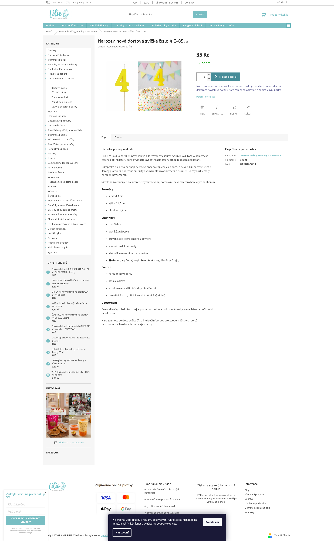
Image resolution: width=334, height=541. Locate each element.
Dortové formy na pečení (61, 78)
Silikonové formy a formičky (62, 214)
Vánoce (52, 186)
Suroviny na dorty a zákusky (62, 64)
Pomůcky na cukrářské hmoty (63, 205)
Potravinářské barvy (58, 55)
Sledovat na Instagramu (71, 442)
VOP (135, 2)
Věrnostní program (254, 494)
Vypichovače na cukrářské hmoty (65, 200)
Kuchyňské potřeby (58, 243)
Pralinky (52, 153)
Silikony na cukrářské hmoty (62, 210)
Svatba (51, 158)
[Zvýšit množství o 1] (209, 75)
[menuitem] (50, 25)
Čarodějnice (54, 196)
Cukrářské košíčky (57, 135)
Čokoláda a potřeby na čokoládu (65, 130)
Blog (146, 2)
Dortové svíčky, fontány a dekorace (67, 83)
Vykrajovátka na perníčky (61, 139)
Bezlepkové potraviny (59, 121)
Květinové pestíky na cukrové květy (67, 224)
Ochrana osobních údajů (257, 508)
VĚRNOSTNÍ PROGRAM (167, 2)
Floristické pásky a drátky (61, 219)
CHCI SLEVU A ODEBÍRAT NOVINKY (25, 520)
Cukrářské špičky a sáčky (61, 144)
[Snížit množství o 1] (209, 79)
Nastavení (122, 533)
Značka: (115, 46)
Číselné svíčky (59, 92)
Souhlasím (212, 522)
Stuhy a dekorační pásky (64, 107)
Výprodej (53, 111)
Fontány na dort (60, 97)
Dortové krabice (56, 125)
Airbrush (52, 238)
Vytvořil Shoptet (282, 535)
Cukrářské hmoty (57, 60)
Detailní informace (205, 97)
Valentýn (52, 191)
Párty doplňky (55, 167)
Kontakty (249, 512)
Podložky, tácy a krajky (60, 69)
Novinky (52, 50)
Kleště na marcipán (58, 247)
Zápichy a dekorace (62, 102)
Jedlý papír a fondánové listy (63, 163)
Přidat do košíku (228, 76)
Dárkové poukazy (57, 229)
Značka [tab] (118, 137)
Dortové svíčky (59, 88)
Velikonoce (54, 177)
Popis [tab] (104, 137)
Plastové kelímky (57, 116)
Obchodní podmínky (255, 503)
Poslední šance (56, 172)
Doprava (189, 2)
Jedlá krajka (54, 233)
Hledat (200, 14)
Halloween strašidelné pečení (63, 182)
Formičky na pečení (58, 149)
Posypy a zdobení (57, 74)
